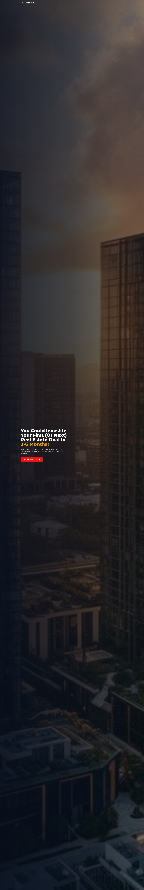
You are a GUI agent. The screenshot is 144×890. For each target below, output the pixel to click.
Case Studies (106, 3)
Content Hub (97, 3)
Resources (88, 3)
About (71, 3)
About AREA (80, 3)
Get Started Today (32, 459)
